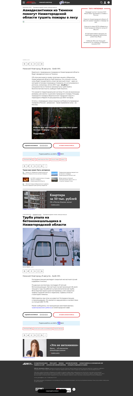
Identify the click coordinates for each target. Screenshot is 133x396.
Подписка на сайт (39, 365)
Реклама (61, 363)
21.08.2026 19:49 (27, 214)
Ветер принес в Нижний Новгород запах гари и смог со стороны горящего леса (68, 180)
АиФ (32, 267)
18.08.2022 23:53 (27, 7)
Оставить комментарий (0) (66, 145)
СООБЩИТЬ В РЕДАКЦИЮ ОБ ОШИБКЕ (77, 365)
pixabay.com (26, 59)
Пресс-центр (53, 363)
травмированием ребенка (42, 308)
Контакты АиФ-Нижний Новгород (56, 365)
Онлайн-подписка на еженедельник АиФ (91, 363)
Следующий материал (52, 391)
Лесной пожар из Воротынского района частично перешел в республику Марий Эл (35, 184)
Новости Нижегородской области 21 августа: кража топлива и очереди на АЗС (95, 21)
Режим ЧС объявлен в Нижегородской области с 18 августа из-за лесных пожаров (35, 173)
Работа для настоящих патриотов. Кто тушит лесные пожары (55, 128)
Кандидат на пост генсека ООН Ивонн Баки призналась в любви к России (95, 13)
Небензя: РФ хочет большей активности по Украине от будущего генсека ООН (96, 42)
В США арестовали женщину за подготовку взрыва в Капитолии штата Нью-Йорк (96, 35)
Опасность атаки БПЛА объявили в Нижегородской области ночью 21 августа (96, 28)
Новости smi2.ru (29, 209)
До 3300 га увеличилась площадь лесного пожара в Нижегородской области (40, 180)
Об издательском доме (41, 363)
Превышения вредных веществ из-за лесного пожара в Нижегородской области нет (69, 174)
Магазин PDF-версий (71, 363)
